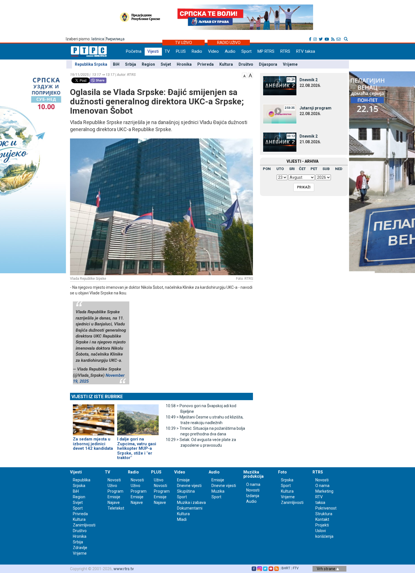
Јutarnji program (315, 108)
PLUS (181, 51)
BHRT (285, 568)
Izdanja (252, 495)
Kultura (226, 64)
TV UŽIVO (183, 42)
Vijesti (153, 51)
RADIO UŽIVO (229, 42)
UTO (280, 169)
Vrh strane (326, 569)
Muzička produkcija (253, 474)
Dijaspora (268, 64)
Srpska (287, 480)
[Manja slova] (244, 75)
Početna (133, 51)
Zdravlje (80, 547)
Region (148, 64)
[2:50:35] (280, 113)
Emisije (114, 497)
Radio (197, 51)
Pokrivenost (326, 508)
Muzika (217, 491)
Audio (230, 51)
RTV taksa (305, 51)
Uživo (112, 485)
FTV (296, 568)
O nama (253, 484)
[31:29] (280, 85)
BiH (116, 64)
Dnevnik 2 (309, 80)
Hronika (184, 64)
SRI (292, 169)
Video (213, 51)
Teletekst (116, 508)
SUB (326, 169)
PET (314, 169)
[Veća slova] (250, 75)
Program (115, 491)
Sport (246, 51)
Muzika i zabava (191, 502)
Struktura (323, 514)
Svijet (166, 64)
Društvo (246, 64)
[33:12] (280, 142)
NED (338, 169)
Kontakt (322, 519)
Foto (282, 472)
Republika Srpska (91, 64)
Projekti (322, 525)
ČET (302, 169)
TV (167, 51)
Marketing (324, 491)
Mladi (182, 519)
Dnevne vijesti (189, 485)
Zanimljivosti (84, 525)
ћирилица (115, 39)
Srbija (130, 64)
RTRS (285, 51)
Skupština (186, 491)
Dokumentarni (189, 508)
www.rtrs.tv (123, 569)
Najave (114, 502)
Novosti (114, 480)
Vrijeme (290, 64)
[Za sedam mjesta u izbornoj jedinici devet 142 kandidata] (93, 417)
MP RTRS (265, 51)
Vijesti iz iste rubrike (97, 396)
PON (267, 169)
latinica (97, 39)
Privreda (205, 64)
